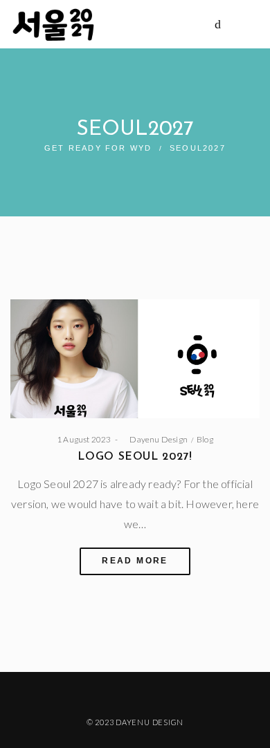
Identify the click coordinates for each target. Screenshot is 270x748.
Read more (135, 560)
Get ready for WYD (98, 148)
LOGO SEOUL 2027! (135, 456)
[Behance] (167, 693)
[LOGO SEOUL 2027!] (135, 359)
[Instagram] (124, 693)
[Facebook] (103, 693)
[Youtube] (146, 693)
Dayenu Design (154, 439)
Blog (205, 439)
